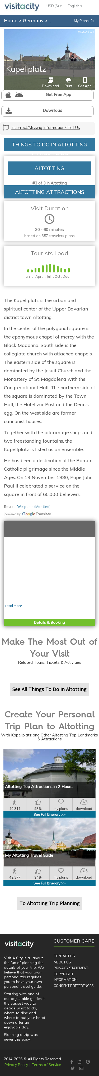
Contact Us (64, 956)
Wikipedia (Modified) (33, 506)
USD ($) (53, 6)
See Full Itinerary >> (49, 814)
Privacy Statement (71, 968)
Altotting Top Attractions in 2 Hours (39, 786)
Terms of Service (46, 1064)
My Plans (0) (84, 20)
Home (10, 20)
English (74, 6)
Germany (34, 20)
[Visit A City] (19, 944)
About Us (62, 962)
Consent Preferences (74, 986)
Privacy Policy (16, 1064)
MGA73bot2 (86, 32)
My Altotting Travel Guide (29, 855)
